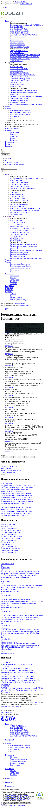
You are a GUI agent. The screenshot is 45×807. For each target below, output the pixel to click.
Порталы (5, 154)
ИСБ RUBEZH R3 (16, 27)
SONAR (8, 158)
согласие (37, 702)
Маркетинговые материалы (20, 114)
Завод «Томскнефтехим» (19, 51)
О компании (9, 130)
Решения (8, 21)
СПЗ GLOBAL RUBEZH (19, 29)
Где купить (9, 144)
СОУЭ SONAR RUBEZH (19, 31)
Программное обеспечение (20, 110)
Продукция (9, 740)
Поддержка (9, 142)
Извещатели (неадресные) (19, 73)
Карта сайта (9, 786)
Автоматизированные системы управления (26, 104)
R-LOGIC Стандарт (17, 84)
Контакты (13, 140)
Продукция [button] (9, 216)
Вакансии (13, 138)
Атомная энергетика (17, 45)
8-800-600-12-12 (21, 2)
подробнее (9, 332)
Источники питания (17, 102)
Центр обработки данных (19, 47)
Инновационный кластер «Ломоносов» (24, 57)
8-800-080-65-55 (26, 4)
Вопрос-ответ (15, 765)
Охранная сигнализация (19, 98)
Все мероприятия (7, 564)
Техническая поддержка (19, 759)
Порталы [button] (8, 292)
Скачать (8, 108)
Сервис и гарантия (17, 763)
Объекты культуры (17, 43)
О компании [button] (9, 274)
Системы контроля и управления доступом (26, 96)
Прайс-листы (14, 116)
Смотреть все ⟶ (16, 61)
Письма (12, 118)
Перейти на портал (12, 128)
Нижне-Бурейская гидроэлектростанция (25, 55)
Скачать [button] (8, 262)
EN (6, 7)
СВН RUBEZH (15, 83)
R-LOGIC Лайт (15, 86)
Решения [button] (8, 175)
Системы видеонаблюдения (20, 100)
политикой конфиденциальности (13, 706)
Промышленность (16, 41)
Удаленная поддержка (18, 761)
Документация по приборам (20, 112)
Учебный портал (11, 162)
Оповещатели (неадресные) (20, 79)
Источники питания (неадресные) (22, 75)
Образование (14, 39)
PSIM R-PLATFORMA (18, 726)
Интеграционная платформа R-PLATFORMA (26, 25)
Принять (40, 799)
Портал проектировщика (14, 164)
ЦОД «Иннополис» (17, 53)
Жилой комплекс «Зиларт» (20, 59)
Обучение (13, 757)
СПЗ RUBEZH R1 (16, 71)
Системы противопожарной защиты (23, 90)
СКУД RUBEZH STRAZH (19, 33)
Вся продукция (6, 484)
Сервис (8, 106)
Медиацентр (14, 136)
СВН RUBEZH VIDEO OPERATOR (23, 35)
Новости (13, 134)
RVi (6, 160)
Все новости (5, 662)
